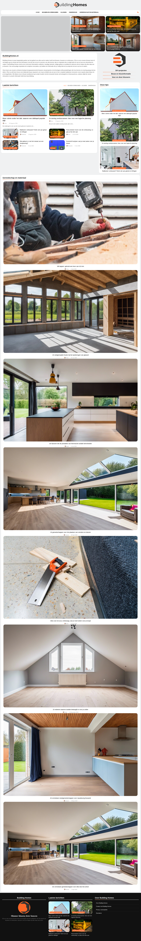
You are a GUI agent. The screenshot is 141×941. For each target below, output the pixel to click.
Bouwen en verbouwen (50, 12)
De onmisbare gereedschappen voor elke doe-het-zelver (70, 887)
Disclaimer (99, 913)
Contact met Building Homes (103, 906)
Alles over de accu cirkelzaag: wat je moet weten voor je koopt (70, 621)
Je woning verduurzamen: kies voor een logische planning (70, 118)
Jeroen (67, 535)
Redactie (23, 134)
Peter (67, 357)
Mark (67, 446)
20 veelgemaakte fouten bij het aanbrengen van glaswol (70, 355)
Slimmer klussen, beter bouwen (24, 916)
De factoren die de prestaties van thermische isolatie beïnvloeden (70, 443)
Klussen (64, 12)
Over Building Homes (101, 903)
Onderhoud (73, 12)
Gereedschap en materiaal (89, 12)
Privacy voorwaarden (101, 909)
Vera (5, 123)
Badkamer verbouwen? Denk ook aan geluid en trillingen (119, 171)
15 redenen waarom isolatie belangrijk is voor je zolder (70, 709)
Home (38, 12)
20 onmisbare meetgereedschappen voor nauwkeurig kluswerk (70, 798)
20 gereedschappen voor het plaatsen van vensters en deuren (70, 532)
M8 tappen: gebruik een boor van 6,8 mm (70, 266)
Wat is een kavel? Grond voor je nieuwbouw (86, 49)
